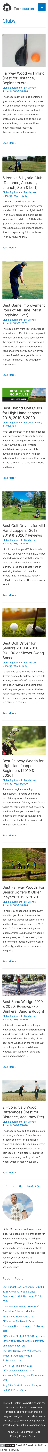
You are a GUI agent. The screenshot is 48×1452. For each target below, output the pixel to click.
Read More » (9, 142)
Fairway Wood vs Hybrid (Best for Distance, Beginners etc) (23, 78)
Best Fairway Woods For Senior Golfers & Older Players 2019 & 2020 (23, 892)
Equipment (16, 87)
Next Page (35, 1185)
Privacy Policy (18, 1436)
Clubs (5, 87)
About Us (13, 1431)
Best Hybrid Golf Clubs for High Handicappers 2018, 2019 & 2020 (22, 413)
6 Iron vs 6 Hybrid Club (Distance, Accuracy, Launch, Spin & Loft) (22, 183)
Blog (38, 1431)
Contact (33, 1436)
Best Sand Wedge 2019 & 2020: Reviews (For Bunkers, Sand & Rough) (23, 1006)
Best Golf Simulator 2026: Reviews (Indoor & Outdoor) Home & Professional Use (21, 1355)
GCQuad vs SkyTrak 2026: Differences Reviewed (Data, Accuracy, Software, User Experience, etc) (23, 1341)
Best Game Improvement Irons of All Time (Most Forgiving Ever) (23, 310)
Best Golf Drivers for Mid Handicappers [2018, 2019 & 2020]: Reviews (23, 530)
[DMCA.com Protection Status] (7, 1445)
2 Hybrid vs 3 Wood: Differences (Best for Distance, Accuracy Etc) (23, 1112)
